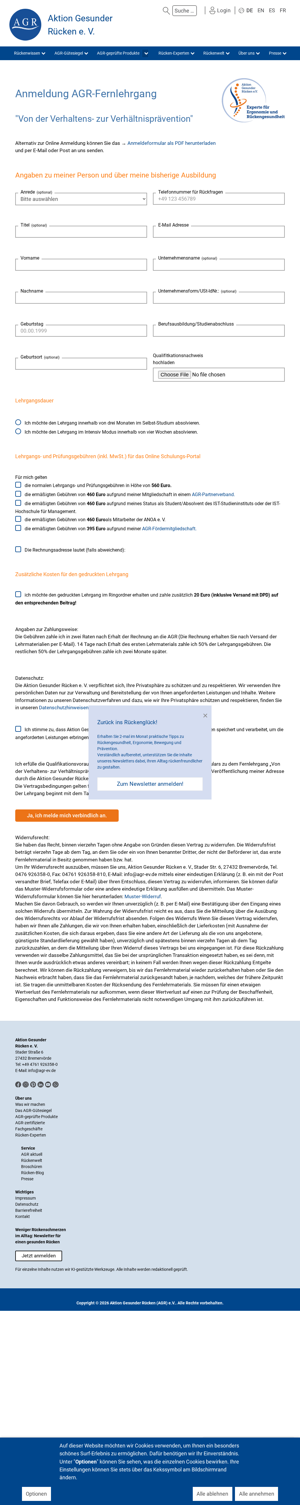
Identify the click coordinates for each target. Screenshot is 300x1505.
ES (272, 10)
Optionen (36, 1494)
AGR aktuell (31, 1154)
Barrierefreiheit (28, 1210)
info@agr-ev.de (42, 1070)
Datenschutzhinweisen (63, 707)
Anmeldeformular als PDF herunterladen (171, 143)
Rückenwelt (31, 1160)
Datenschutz (26, 1204)
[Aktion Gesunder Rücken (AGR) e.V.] (25, 25)
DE (249, 10)
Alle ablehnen (212, 1494)
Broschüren (31, 1166)
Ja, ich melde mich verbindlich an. (67, 815)
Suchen (166, 10)
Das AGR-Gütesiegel (33, 1110)
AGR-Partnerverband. (213, 494)
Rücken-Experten (30, 1135)
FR (283, 10)
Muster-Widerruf (143, 896)
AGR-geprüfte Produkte (36, 1116)
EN (261, 10)
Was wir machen (30, 1104)
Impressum (25, 1198)
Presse (27, 1178)
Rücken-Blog (32, 1172)
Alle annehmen (256, 1494)
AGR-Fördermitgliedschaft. (169, 528)
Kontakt (22, 1216)
